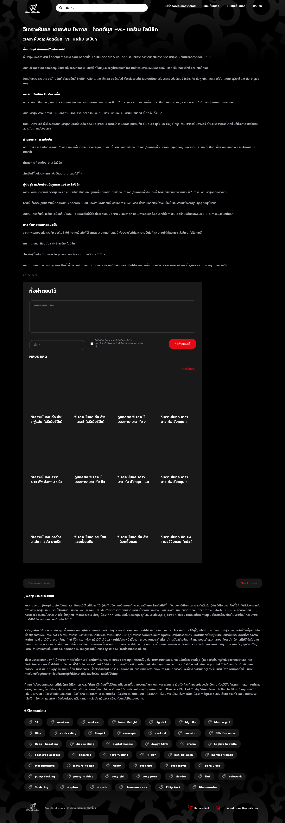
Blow (38, 733)
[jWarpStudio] (32, 9)
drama (191, 744)
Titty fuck (173, 787)
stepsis (102, 787)
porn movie (178, 765)
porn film (145, 765)
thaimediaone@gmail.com (240, 808)
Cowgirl (100, 733)
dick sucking (85, 744)
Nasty (117, 765)
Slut (207, 776)
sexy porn (149, 776)
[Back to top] (274, 812)
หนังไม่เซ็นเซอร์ (236, 6)
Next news (249, 583)
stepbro (72, 787)
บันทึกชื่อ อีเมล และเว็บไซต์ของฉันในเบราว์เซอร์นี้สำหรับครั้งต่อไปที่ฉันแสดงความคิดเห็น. (119, 343)
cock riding (68, 733)
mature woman (83, 765)
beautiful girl (127, 722)
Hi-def (151, 755)
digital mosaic (123, 744)
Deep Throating (46, 744)
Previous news (39, 583)
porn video (213, 765)
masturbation (45, 765)
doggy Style (159, 744)
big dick (161, 722)
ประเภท (257, 6)
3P (37, 722)
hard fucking (119, 755)
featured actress (47, 755)
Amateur (63, 722)
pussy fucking (45, 776)
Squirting (41, 787)
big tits (190, 722)
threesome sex (136, 787)
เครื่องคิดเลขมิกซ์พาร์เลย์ (180, 6)
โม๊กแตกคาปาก (208, 787)
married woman (222, 755)
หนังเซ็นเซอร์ (211, 6)
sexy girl (118, 776)
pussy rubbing (83, 776)
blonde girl (222, 722)
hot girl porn (183, 755)
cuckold (160, 733)
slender (180, 776)
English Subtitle (225, 744)
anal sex (94, 722)
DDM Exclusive (225, 733)
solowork (235, 776)
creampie (129, 733)
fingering (85, 755)
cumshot (190, 733)
